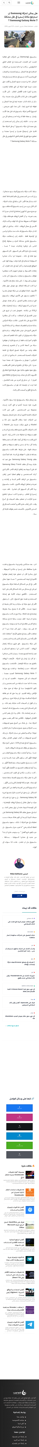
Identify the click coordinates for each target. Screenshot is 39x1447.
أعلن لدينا (21, 1423)
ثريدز (19, 1155)
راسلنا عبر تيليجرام (18, 1443)
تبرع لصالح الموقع (18, 1427)
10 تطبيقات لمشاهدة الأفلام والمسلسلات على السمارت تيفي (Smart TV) (14, 1275)
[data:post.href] (30, 1178)
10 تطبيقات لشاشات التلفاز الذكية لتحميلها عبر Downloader (15, 1192)
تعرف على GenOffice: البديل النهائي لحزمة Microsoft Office (14, 1225)
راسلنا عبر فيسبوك (18, 1436)
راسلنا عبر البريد (19, 1440)
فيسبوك (19, 1108)
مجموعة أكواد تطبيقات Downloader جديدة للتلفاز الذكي (14, 1175)
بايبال (19, 896)
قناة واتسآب (19, 1146)
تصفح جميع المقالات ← (12, 1026)
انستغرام (19, 1118)
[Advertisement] (19, 168)
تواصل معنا (20, 1417)
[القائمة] (18, 2)
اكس (19, 1127)
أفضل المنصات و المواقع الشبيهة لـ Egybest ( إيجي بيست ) (15, 1292)
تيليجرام (19, 1136)
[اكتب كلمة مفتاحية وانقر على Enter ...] (9, 2)
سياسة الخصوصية (18, 1420)
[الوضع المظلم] (4, 2)
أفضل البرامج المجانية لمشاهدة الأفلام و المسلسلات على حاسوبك (14, 1242)
